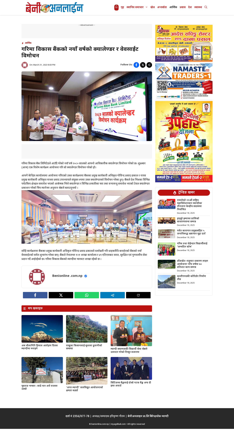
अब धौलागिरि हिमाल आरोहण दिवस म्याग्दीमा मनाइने (39, 347)
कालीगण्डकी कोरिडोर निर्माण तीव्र (191, 278)
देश (190, 7)
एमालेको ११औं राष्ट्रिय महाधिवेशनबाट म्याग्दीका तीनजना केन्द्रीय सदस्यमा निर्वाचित (189, 205)
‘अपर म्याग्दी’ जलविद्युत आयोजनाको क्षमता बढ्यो (84, 389)
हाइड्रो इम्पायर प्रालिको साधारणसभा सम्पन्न (188, 220)
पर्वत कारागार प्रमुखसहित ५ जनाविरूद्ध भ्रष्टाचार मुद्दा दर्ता (191, 232)
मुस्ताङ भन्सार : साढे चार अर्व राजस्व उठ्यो (39, 387)
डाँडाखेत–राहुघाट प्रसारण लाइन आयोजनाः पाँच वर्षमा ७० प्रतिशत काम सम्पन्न (192, 264)
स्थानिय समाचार (135, 7)
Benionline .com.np (67, 276)
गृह (122, 7)
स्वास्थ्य (198, 7)
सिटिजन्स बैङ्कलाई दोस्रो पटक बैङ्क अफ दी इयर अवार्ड (131, 384)
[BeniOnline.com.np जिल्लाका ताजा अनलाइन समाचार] (54, 7)
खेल (152, 7)
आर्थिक (173, 7)
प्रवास (183, 7)
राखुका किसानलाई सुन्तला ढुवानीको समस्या (84, 347)
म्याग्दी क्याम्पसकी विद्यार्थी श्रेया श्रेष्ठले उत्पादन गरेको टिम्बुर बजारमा (129, 350)
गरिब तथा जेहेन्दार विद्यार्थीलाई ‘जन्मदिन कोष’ (192, 245)
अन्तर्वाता (162, 7)
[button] (206, 7)
